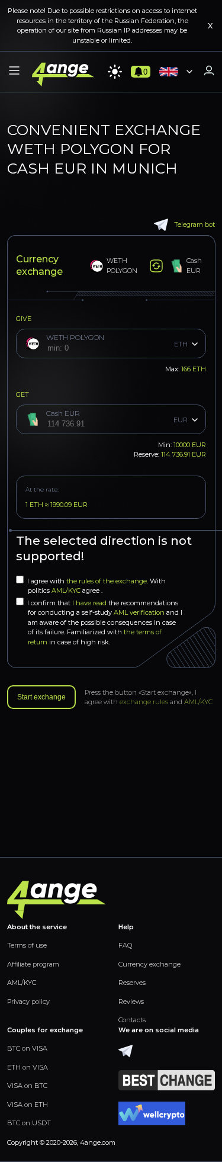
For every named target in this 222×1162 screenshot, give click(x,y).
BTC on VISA (27, 1048)
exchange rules (144, 702)
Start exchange (41, 697)
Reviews (131, 1001)
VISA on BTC (27, 1085)
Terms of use (27, 945)
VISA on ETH (27, 1104)
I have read (89, 603)
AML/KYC (67, 590)
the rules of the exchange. (108, 581)
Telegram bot (194, 224)
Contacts (132, 1020)
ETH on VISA (27, 1067)
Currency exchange (149, 964)
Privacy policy (28, 1001)
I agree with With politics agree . (96, 586)
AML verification (139, 612)
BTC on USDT (29, 1123)
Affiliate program (33, 964)
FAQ (125, 945)
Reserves (132, 982)
